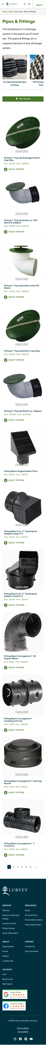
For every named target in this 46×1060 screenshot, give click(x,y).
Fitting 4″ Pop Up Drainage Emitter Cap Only (22, 159)
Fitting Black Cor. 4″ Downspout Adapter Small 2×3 (20, 595)
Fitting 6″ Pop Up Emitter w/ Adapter (23, 411)
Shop (11, 12)
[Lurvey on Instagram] (14, 1038)
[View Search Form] (25, 4)
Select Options (16, 169)
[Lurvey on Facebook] (20, 1038)
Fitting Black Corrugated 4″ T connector (19, 844)
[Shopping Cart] (29, 4)
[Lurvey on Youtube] (31, 1038)
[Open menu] (3, 4)
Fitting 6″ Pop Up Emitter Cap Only (22, 351)
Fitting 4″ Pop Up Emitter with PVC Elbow (21, 286)
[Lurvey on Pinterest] (25, 1038)
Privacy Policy (23, 1028)
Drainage (19, 12)
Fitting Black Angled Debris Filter (21, 471)
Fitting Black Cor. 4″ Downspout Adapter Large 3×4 (20, 532)
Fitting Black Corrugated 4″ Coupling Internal (18, 719)
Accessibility (23, 1032)
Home (4, 12)
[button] (23, 99)
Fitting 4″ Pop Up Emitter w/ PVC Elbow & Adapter (20, 221)
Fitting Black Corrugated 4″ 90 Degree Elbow (20, 657)
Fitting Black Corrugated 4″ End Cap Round (23, 782)
